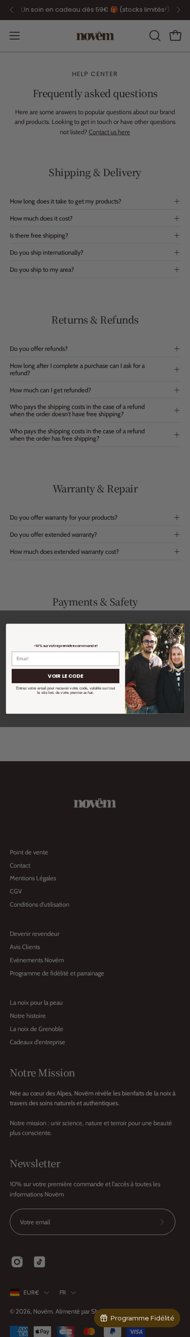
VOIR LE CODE (65, 675)
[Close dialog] (177, 630)
